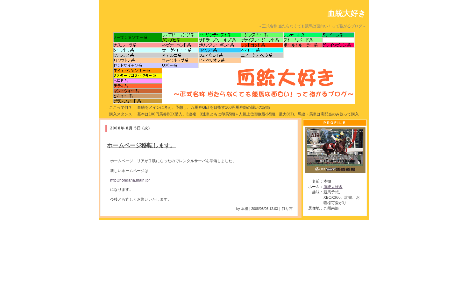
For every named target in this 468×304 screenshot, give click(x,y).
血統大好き (347, 13)
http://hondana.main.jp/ (130, 180)
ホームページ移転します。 (141, 145)
